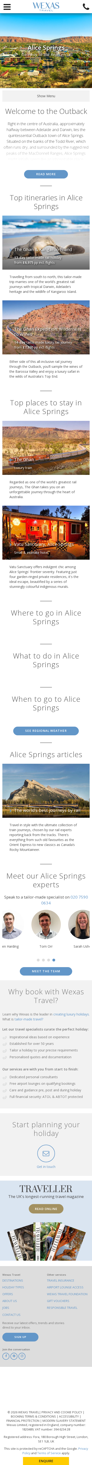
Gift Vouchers (58, 1301)
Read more (46, 174)
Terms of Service (49, 1453)
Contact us (11, 1315)
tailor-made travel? (29, 1019)
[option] (48, 929)
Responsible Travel (62, 1308)
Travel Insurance (60, 1281)
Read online (46, 1209)
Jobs (5, 1308)
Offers (7, 1294)
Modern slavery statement (64, 1421)
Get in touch (46, 1166)
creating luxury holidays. (71, 1014)
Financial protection (23, 1421)
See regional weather (46, 731)
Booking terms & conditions (34, 1416)
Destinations (12, 1281)
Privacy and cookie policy (62, 1412)
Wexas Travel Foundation (67, 1294)
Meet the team (46, 971)
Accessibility (69, 1416)
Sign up (20, 1337)
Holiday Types (13, 1287)
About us (9, 1301)
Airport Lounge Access (65, 1287)
